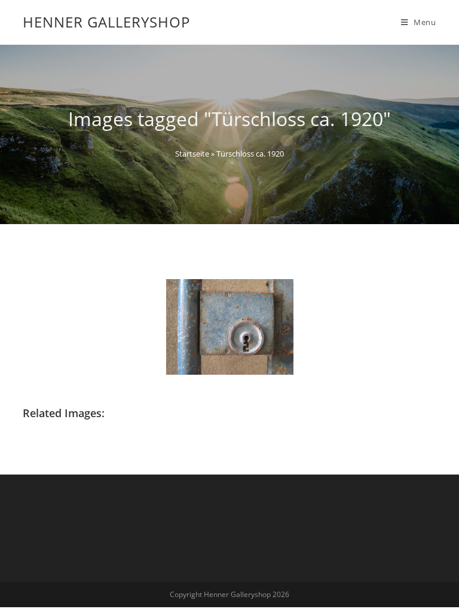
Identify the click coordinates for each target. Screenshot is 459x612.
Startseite (192, 153)
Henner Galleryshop (106, 22)
